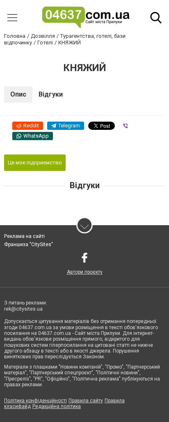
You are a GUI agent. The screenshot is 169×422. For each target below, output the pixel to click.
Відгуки (51, 94)
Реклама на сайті (24, 236)
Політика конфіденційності (35, 401)
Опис (18, 94)
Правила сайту (86, 401)
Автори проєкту (85, 272)
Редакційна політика (56, 406)
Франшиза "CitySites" (28, 244)
